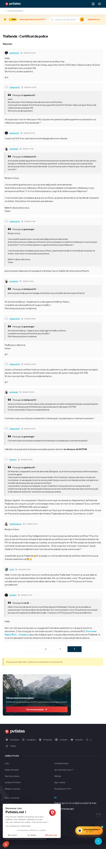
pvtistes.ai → (95, 19)
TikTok (13, 746)
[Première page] (31, 649)
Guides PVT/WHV (13, 782)
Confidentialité (61, 763)
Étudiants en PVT (62, 789)
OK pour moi (51, 835)
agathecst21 (14, 53)
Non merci (12, 835)
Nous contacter (12, 798)
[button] (5, 844)
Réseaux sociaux (12, 789)
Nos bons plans (12, 776)
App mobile (59, 782)
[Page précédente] (46, 649)
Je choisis (31, 835)
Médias (57, 776)
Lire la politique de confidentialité (18, 826)
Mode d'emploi (12, 770)
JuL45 (11, 569)
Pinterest (47, 740)
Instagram (31, 740)
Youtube (79, 740)
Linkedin (63, 740)
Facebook (14, 740)
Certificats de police (15, 11)
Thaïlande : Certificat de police (25, 36)
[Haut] (98, 841)
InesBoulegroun (15, 524)
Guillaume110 (14, 87)
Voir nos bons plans (35, 709)
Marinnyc (12, 460)
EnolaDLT (12, 595)
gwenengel (13, 149)
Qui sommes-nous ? (63, 770)
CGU (7, 763)
